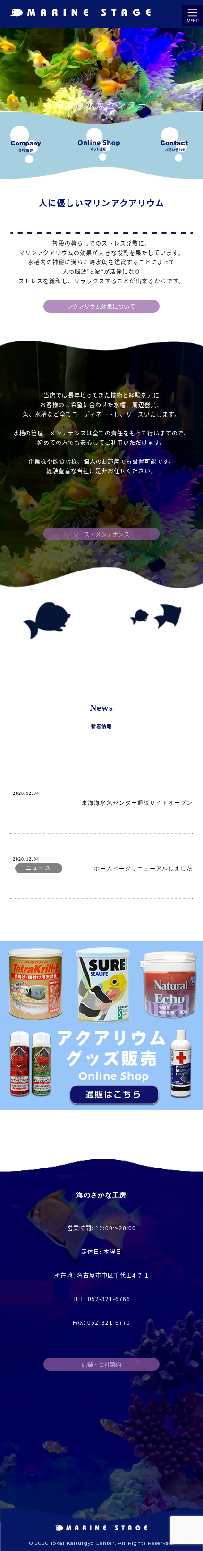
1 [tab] (96, 118)
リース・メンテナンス (101, 534)
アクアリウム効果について (101, 306)
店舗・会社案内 (101, 1364)
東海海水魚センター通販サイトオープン (137, 802)
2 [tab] (104, 118)
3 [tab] (113, 118)
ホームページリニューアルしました (143, 868)
